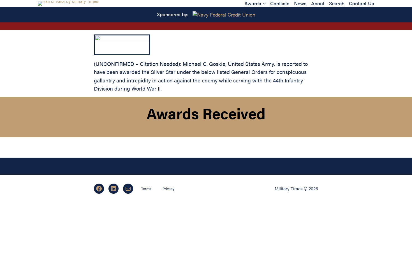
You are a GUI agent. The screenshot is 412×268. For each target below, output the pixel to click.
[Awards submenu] (264, 3)
